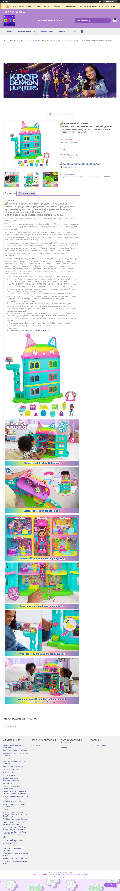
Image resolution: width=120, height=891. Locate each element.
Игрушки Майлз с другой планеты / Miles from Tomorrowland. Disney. (12, 842)
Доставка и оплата (46, 31)
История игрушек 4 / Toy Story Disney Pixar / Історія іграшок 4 (14, 828)
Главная (9, 31)
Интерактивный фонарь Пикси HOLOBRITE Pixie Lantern (14, 833)
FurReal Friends (9, 775)
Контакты (63, 31)
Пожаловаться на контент (55, 874)
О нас (74, 31)
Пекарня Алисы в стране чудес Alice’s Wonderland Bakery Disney (15, 792)
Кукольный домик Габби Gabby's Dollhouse (26, 40)
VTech (5, 837)
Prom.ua (70, 872)
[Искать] (108, 20)
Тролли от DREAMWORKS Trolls (15, 859)
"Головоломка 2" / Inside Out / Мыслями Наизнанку (14, 823)
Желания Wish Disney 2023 (13, 801)
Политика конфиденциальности (76, 874)
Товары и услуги (24, 31)
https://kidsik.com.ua (41, 330)
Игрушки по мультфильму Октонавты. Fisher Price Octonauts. (13, 849)
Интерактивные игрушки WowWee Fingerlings (12, 779)
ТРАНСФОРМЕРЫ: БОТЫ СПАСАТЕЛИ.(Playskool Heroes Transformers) (15, 814)
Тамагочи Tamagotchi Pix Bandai (15, 750)
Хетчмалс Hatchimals (11, 769)
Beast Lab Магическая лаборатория (11, 787)
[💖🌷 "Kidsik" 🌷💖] (9, 20)
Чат (112, 885)
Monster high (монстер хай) (13, 766)
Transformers (8, 772)
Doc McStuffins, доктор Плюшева (15, 819)
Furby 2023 (7, 758)
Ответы (65, 748)
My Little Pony (8, 783)
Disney (5, 809)
